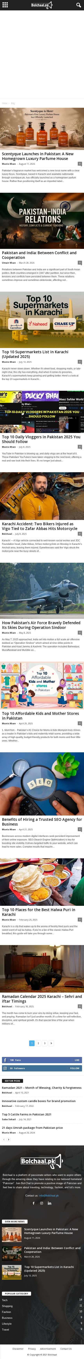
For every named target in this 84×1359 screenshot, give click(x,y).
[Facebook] (34, 1203)
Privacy (32, 1348)
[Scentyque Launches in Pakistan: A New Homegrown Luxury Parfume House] (42, 129)
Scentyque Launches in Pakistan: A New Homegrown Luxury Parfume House (38, 156)
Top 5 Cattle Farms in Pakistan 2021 (26, 1114)
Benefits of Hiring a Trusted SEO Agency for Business (42, 822)
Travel (5, 1329)
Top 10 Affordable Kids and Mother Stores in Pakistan (40, 716)
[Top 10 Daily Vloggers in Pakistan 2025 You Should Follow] (42, 412)
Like (77, 1060)
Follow (74, 1068)
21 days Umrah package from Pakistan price (32, 1128)
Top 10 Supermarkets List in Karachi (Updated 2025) (35, 354)
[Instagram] (42, 1203)
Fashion (6, 1312)
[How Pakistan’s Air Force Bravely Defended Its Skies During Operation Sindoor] (42, 591)
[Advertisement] (42, 54)
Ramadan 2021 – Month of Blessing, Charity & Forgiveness (41, 1088)
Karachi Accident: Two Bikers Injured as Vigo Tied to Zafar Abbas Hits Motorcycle (39, 526)
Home (4, 103)
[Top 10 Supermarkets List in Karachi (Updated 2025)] (42, 320)
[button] (78, 5)
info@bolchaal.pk (49, 1195)
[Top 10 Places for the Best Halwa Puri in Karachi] (42, 882)
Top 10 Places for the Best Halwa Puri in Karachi (38, 912)
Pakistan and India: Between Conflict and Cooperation (39, 255)
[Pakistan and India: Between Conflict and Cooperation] (42, 221)
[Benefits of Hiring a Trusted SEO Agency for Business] (42, 784)
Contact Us (65, 1348)
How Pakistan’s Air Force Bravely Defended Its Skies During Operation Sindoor (41, 625)
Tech (4, 1300)
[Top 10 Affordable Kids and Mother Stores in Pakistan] (42, 685)
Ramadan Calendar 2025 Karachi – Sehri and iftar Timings (42, 999)
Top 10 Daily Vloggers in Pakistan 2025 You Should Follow (41, 439)
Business (7, 1317)
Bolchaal (7, 533)
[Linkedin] (50, 1203)
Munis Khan (9, 163)
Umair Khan (9, 262)
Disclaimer (18, 1348)
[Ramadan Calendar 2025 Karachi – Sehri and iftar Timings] (42, 969)
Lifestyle (7, 1323)
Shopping (7, 1306)
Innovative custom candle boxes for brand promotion (39, 1101)
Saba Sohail (9, 1119)
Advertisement (48, 1348)
